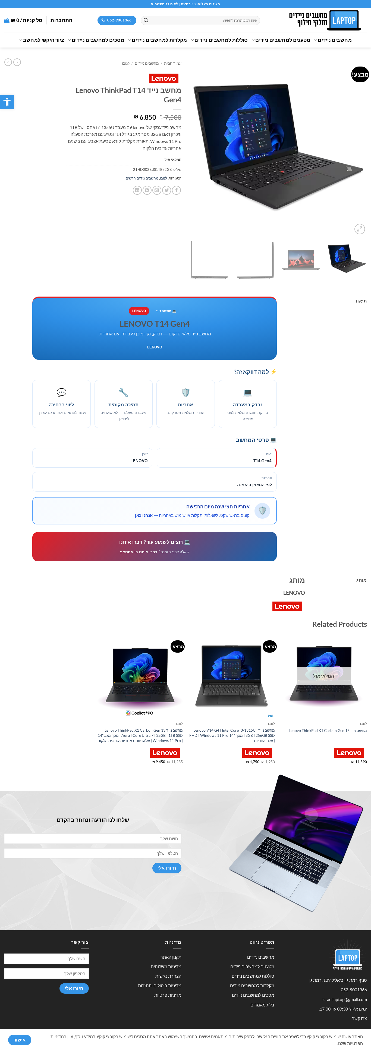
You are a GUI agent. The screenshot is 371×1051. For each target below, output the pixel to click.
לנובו (126, 63)
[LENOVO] (163, 78)
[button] (7, 102)
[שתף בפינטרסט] (147, 190)
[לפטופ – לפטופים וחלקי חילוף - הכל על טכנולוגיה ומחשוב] (317, 20)
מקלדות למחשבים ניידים (159, 40)
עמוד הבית (172, 63)
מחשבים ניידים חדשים (142, 178)
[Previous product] (8, 62)
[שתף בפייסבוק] (176, 190)
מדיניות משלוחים (166, 966)
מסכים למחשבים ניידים (98, 40)
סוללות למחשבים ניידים (221, 40)
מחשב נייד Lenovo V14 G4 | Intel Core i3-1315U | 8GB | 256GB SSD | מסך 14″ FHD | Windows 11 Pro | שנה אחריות (232, 735)
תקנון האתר (171, 956)
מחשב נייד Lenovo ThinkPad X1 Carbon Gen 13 (328, 730)
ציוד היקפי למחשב (43, 40)
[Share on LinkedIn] (137, 190)
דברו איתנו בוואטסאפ (138, 552)
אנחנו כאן (144, 515)
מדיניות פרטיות (167, 994)
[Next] (196, 147)
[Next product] (17, 62)
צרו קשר (359, 1018)
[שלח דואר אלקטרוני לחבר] (156, 190)
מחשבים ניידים (335, 40)
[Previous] (356, 147)
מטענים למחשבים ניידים (282, 40)
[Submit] (145, 20)
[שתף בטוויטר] (166, 190)
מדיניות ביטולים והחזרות (159, 985)
